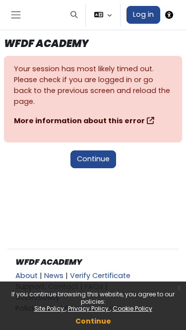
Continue (93, 321)
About (26, 276)
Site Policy (49, 308)
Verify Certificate (100, 276)
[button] (74, 15)
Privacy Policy (89, 308)
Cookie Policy (132, 308)
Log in (143, 14)
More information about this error (79, 121)
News (53, 276)
